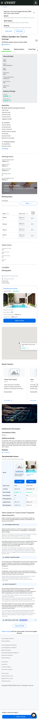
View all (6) (5, 149)
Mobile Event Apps (6, 650)
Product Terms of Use (7, 676)
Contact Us (4, 664)
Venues (5, 6)
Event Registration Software (8, 647)
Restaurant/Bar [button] (8, 391)
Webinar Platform (5, 657)
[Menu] (2, 2)
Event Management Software (9, 645)
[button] (17, 203)
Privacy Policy (5, 673)
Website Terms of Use (7, 678)
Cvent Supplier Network (7, 638)
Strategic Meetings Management (10, 652)
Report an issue (6, 631)
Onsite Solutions (5, 641)
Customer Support (6, 667)
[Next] (37, 50)
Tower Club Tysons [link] (10, 379)
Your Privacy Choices (6, 669)
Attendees (5, 201)
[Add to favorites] (36, 41)
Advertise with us (6, 681)
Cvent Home (4, 661)
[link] (14, 372)
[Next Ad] (36, 305)
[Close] (34, 12)
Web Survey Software (7, 655)
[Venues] (36, 3)
